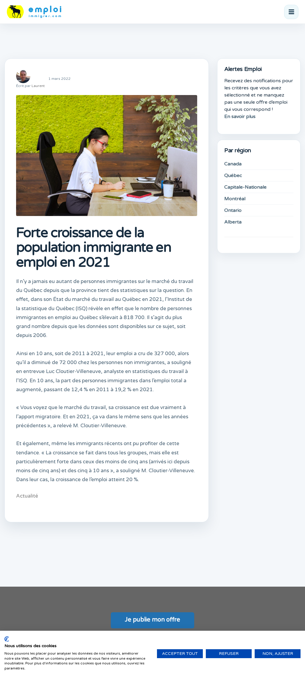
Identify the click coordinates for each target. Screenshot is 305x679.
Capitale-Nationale (245, 187)
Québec (233, 175)
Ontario (233, 210)
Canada (233, 164)
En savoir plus (240, 116)
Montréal (234, 199)
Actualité (27, 496)
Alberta (233, 222)
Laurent (38, 86)
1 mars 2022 (59, 79)
